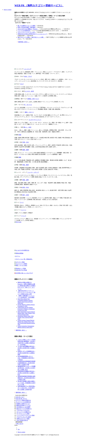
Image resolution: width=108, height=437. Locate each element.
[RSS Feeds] (17, 222)
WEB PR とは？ (20, 397)
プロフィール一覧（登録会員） (24, 259)
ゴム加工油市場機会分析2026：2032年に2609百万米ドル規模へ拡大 (26, 348)
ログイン (17, 256)
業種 (20, 157)
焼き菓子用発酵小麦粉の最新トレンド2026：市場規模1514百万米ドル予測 (26, 383)
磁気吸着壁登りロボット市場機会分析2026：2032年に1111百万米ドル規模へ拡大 (26, 368)
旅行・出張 (25, 195)
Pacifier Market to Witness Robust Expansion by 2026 (26, 305)
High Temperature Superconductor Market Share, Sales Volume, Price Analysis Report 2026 (26, 313)
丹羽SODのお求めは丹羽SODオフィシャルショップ (32, 34)
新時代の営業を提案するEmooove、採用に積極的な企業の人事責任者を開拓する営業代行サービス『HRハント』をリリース (26, 286)
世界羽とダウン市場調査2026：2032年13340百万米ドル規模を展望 (26, 353)
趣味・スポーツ (29, 112)
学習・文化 (25, 142)
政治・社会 (25, 187)
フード (22, 202)
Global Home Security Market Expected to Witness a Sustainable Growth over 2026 (26, 309)
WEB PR (21, 398)
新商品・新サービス (33, 98)
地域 (20, 134)
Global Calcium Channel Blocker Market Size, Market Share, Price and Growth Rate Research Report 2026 (26, 322)
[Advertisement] (43, 56)
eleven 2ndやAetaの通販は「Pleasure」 (28, 29)
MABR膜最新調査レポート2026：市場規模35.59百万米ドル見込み (26, 358)
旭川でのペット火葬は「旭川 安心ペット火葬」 (31, 37)
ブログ (22, 84)
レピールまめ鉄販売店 (24, 30)
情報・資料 (25, 180)
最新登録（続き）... (23, 42)
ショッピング (27, 69)
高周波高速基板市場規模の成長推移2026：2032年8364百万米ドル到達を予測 (26, 378)
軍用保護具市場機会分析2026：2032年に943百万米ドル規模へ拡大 (26, 373)
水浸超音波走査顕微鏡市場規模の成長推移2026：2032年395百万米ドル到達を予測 (26, 363)
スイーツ (23, 210)
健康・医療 (25, 149)
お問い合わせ (19, 423)
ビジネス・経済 (29, 91)
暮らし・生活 (27, 127)
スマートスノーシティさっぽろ (26, 32)
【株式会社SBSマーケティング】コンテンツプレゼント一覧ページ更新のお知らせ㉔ (26, 292)
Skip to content (7, 9)
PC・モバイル (28, 104)
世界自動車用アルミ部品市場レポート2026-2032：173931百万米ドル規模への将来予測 (26, 388)
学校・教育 (25, 164)
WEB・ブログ (28, 76)
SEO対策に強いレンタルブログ (24, 273)
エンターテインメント (35, 119)
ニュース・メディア (33, 172)
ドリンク (23, 215)
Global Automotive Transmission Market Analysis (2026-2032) (26, 326)
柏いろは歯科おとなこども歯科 (26, 25)
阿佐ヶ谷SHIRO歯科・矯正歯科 (26, 27)
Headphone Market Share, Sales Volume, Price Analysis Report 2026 (26, 317)
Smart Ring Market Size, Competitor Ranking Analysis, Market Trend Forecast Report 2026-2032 (25, 301)
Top (19, 429)
